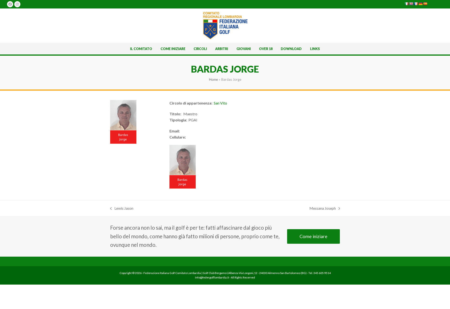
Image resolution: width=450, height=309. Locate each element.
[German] (420, 4)
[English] (411, 4)
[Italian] (406, 4)
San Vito (220, 103)
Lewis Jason (121, 208)
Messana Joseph (322, 208)
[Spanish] (425, 4)
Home (213, 79)
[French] (416, 4)
